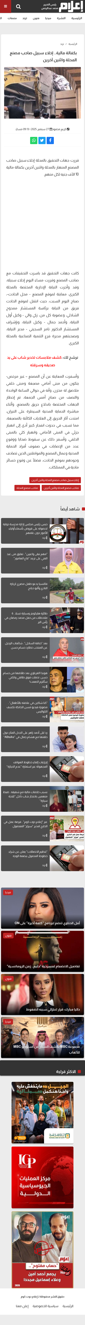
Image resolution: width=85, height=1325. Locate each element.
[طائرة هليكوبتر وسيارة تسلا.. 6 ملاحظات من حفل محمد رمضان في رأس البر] (67, 620)
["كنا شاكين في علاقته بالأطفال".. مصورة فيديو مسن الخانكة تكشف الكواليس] (67, 709)
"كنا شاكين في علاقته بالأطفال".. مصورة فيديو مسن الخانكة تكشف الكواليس (27, 707)
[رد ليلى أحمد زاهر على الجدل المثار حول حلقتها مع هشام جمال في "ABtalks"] (67, 739)
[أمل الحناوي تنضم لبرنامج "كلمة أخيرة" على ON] (42, 908)
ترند (24, 18)
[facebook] (50, 140)
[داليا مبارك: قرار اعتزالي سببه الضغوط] (42, 994)
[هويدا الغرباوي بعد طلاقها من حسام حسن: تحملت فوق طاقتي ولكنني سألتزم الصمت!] (67, 680)
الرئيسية (76, 18)
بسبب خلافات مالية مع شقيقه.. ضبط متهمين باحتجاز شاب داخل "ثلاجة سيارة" (25, 796)
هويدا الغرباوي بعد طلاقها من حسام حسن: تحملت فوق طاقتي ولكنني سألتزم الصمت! (25, 677)
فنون (36, 18)
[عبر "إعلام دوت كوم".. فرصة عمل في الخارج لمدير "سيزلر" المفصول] (67, 828)
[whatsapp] (33, 140)
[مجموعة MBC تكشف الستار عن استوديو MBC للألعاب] (42, 1037)
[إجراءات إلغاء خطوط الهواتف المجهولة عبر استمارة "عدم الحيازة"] (67, 769)
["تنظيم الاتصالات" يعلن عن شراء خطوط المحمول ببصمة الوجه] (67, 858)
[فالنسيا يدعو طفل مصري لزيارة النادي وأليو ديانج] (67, 590)
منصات (12, 18)
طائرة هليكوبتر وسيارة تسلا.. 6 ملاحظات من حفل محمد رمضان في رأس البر (26, 618)
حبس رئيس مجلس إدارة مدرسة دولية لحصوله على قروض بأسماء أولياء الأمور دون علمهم (25, 528)
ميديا (48, 18)
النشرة (61, 18)
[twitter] (42, 140)
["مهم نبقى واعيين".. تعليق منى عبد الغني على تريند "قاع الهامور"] (67, 560)
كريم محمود (59, 129)
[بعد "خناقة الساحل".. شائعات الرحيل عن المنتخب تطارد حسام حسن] (67, 650)
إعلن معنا (22, 1306)
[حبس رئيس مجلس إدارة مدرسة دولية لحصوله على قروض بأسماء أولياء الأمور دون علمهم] (67, 531)
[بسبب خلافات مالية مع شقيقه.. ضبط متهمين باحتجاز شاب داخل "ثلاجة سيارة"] (67, 799)
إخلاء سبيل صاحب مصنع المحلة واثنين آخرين (55, 480)
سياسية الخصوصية (45, 1306)
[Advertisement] (42, 223)
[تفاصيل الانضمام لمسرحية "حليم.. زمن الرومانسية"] (42, 951)
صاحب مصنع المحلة (27, 487)
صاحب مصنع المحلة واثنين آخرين (61, 487)
